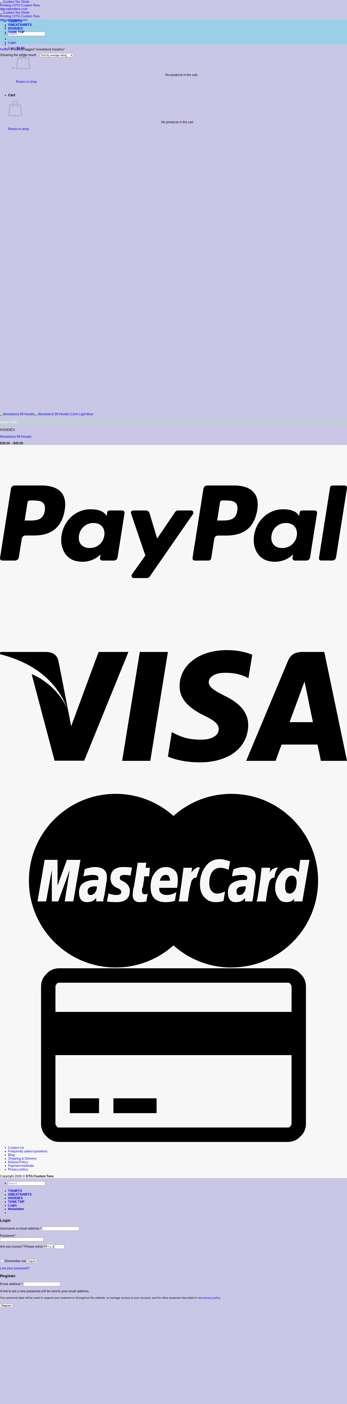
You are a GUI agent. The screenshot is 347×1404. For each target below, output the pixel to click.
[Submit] (9, 38)
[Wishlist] (1, 418)
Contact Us (16, 1147)
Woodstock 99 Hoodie (16, 436)
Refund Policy (18, 1162)
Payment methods (21, 1165)
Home (4, 49)
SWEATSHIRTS (20, 25)
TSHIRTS (15, 21)
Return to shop (26, 81)
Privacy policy (18, 1169)
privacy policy (211, 1297)
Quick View (8, 422)
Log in (31, 1261)
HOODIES (15, 28)
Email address (11, 1284)
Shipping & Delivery (22, 1158)
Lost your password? (15, 1268)
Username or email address (20, 1228)
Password (8, 1235)
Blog (11, 1155)
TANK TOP (16, 32)
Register (6, 1305)
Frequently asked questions (27, 1151)
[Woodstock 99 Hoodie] (46, 414)
